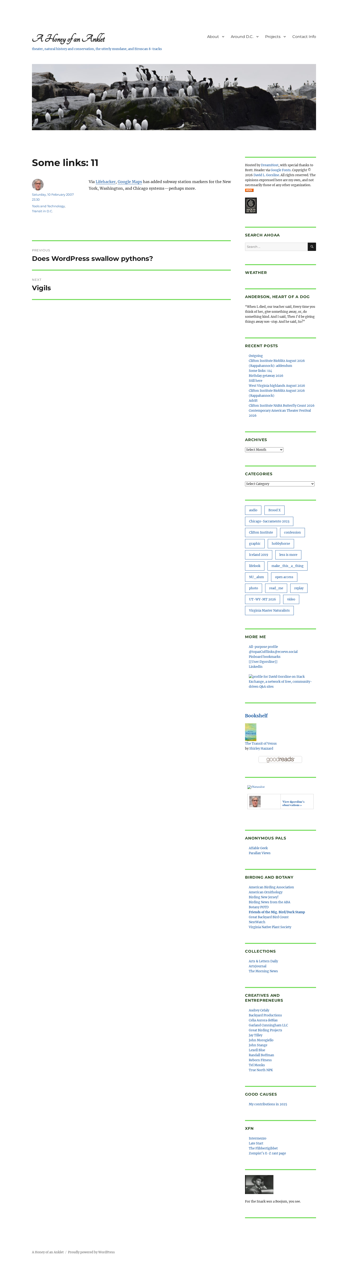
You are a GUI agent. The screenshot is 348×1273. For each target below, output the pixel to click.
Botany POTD (259, 907)
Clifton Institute (261, 532)
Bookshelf (256, 716)
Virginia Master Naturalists (269, 611)
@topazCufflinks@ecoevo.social (273, 652)
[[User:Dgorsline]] (263, 662)
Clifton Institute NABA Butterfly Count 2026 (282, 406)
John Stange (258, 1045)
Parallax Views (260, 853)
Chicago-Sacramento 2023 (269, 521)
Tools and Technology (48, 206)
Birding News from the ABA (269, 902)
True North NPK (261, 1070)
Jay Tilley (255, 1035)
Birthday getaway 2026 (266, 376)
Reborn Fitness (260, 1060)
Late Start (256, 1143)
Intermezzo (257, 1138)
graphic (255, 544)
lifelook (254, 566)
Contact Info (304, 36)
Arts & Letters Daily (263, 961)
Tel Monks (257, 1065)
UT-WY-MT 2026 (262, 599)
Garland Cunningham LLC (268, 1025)
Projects (273, 36)
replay (298, 588)
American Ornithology (265, 892)
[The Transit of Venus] (250, 732)
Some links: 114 (260, 371)
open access (284, 577)
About (213, 36)
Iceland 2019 (258, 555)
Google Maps (130, 181)
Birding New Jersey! (264, 897)
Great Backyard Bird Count (269, 917)
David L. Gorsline (266, 175)
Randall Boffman (261, 1055)
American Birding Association (271, 887)
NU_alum (256, 577)
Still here (255, 381)
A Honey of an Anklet (68, 38)
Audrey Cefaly (259, 1010)
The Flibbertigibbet (263, 1148)
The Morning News (263, 971)
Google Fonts (281, 170)
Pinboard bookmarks (265, 657)
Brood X (274, 510)
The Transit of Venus (261, 744)
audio (253, 510)
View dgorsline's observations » (293, 803)
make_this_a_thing (287, 566)
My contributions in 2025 (268, 1104)
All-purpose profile (263, 647)
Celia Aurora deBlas (263, 1020)
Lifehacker (106, 181)
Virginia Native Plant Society (270, 927)
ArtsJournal (257, 966)
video (291, 599)
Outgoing (256, 356)
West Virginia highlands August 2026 (277, 386)
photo (253, 588)
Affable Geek (258, 848)
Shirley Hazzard (261, 749)
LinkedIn (256, 667)
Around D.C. (242, 36)
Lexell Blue (257, 1050)
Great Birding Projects (265, 1030)
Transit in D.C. (42, 211)
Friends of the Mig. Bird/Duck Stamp (277, 912)
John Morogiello (261, 1040)
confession (292, 532)
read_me (276, 588)
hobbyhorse (281, 544)
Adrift (253, 401)
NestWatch (257, 922)
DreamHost (269, 165)
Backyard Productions (265, 1015)
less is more (288, 555)
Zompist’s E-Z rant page (267, 1153)
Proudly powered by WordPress (91, 1252)
